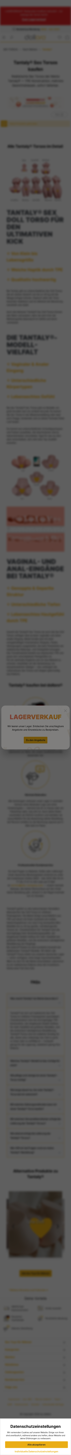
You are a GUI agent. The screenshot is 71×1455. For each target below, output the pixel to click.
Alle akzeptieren (36, 1444)
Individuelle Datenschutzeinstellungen (36, 1451)
